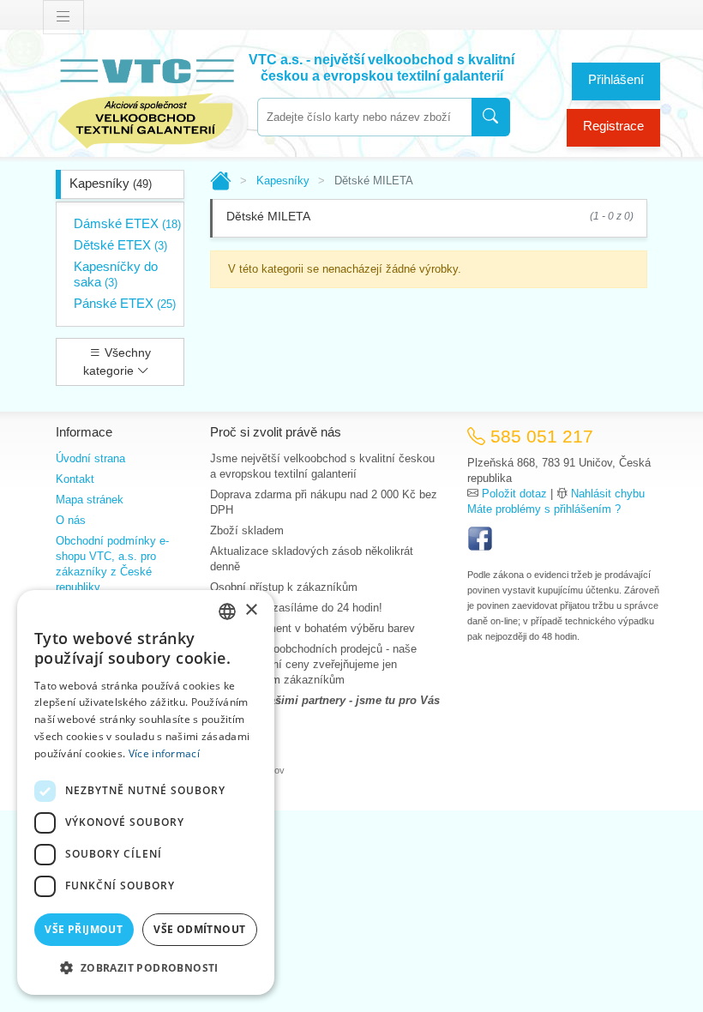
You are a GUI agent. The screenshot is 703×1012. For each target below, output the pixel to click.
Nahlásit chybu (608, 493)
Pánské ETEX (125, 303)
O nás (71, 520)
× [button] (250, 610)
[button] (145, 967)
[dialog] (145, 792)
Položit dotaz (514, 493)
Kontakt (75, 479)
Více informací (164, 753)
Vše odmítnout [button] (199, 929)
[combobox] (364, 117)
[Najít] (491, 117)
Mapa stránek (89, 499)
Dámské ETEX (127, 223)
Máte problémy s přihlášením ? (544, 509)
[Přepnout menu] (63, 17)
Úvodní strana (90, 458)
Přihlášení (616, 79)
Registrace (613, 125)
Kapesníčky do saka (116, 274)
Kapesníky (110, 183)
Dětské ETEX (120, 245)
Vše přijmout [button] (84, 929)
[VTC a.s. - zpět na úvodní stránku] (146, 100)
